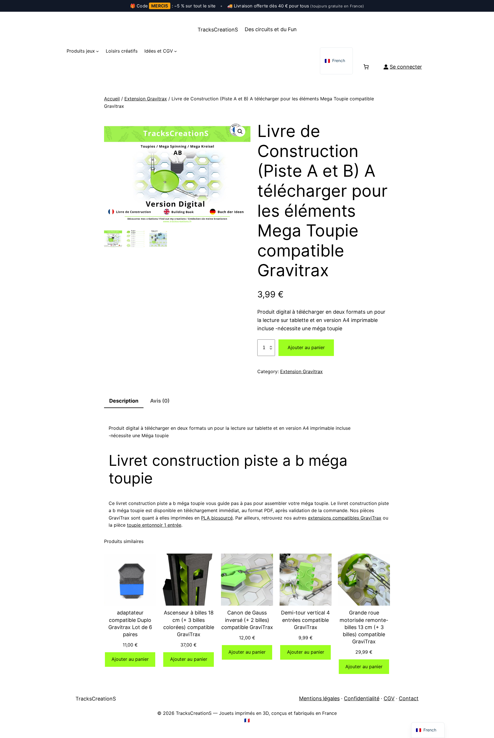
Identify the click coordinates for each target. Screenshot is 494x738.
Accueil (112, 99)
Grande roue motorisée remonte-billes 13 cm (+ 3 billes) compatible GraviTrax (364, 627)
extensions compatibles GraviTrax (344, 518)
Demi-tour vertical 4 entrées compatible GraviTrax (305, 620)
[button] (240, 131)
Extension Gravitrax (145, 99)
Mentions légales (319, 698)
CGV (389, 698)
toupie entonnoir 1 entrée (154, 525)
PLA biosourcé (217, 518)
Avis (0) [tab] (160, 401)
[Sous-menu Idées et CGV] (175, 51)
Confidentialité (361, 698)
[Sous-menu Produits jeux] (97, 51)
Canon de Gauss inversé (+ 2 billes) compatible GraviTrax (247, 620)
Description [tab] (123, 401)
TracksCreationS (218, 30)
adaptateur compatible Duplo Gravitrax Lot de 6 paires (130, 623)
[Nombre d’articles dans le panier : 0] (366, 66)
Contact (409, 698)
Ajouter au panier (306, 347)
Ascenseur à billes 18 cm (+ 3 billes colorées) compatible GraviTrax (188, 623)
